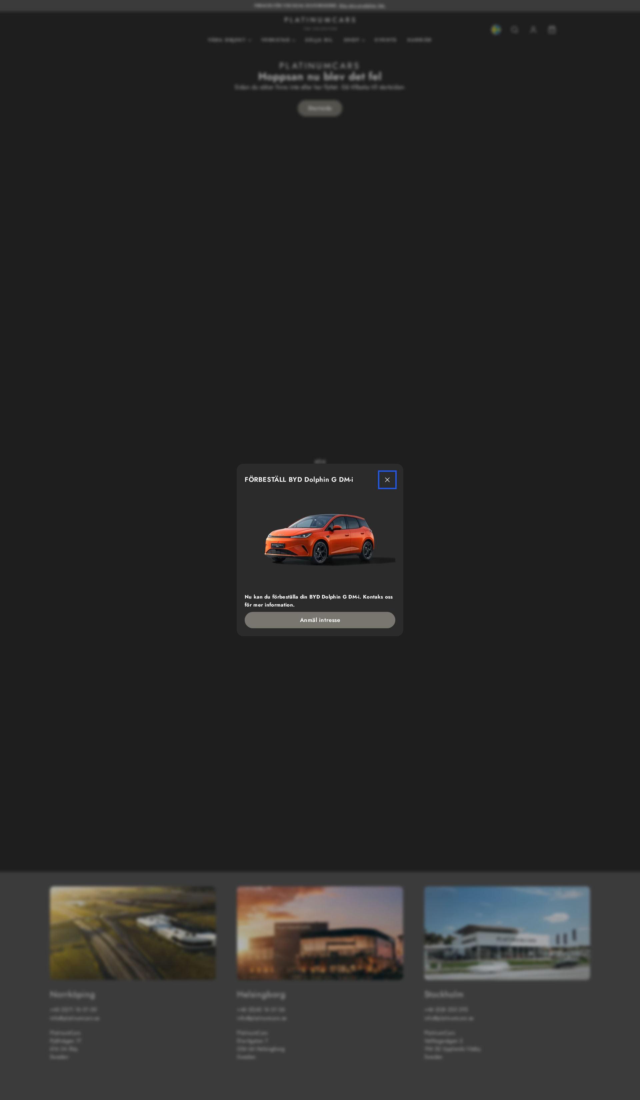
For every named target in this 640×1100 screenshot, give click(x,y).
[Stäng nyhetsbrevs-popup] (387, 480)
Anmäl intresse (320, 620)
